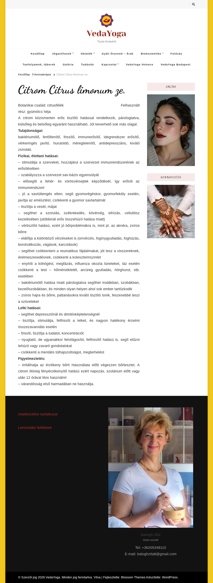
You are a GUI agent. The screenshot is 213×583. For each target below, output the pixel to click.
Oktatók (86, 53)
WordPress (170, 577)
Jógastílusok (61, 53)
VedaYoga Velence (139, 64)
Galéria (68, 64)
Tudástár (87, 64)
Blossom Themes (133, 577)
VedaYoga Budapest (176, 64)
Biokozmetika (151, 53)
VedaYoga (106, 33)
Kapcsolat (109, 64)
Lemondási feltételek (35, 428)
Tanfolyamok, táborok (39, 64)
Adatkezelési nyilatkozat (38, 414)
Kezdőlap (38, 53)
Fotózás (176, 53)
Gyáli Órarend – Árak (117, 53)
